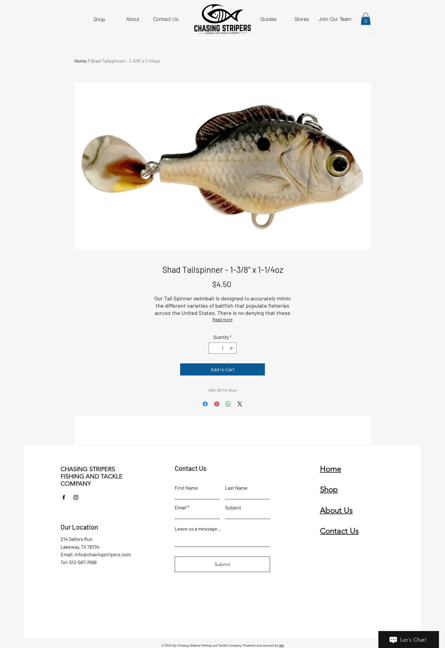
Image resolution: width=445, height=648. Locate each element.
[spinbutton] (222, 348)
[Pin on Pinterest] (216, 404)
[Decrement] (213, 348)
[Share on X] (239, 404)
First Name (186, 487)
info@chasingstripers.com (103, 554)
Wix (281, 645)
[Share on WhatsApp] (228, 404)
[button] (366, 19)
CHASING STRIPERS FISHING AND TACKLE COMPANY (92, 476)
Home (80, 61)
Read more (222, 319)
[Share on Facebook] (205, 404)
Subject (233, 507)
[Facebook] (64, 497)
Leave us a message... (198, 528)
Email (180, 507)
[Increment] (232, 348)
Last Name (236, 487)
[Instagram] (76, 497)
